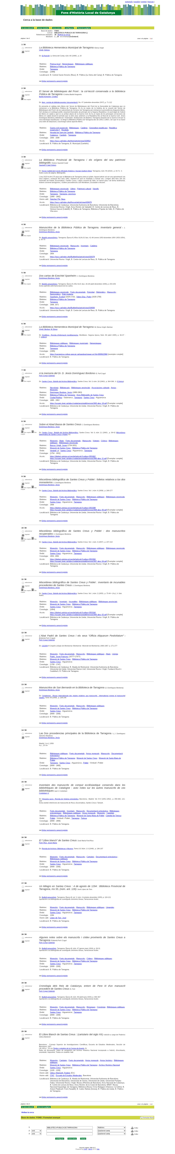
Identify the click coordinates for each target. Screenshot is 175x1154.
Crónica (120, 381)
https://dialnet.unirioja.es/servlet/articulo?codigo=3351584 (73, 559)
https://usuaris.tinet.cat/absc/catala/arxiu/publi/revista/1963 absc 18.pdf (78, 403)
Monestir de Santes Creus (60, 448)
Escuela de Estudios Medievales (69, 1075)
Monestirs (54, 390)
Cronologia (101, 1007)
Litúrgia (115, 654)
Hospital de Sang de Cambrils (62, 132)
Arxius (113, 388)
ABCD (90, 1149)
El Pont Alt (45, 56)
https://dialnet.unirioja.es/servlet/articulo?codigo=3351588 (73, 508)
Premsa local (55, 64)
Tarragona (54, 69)
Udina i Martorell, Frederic (60, 1073)
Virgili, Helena (44, 50)
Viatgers (96, 441)
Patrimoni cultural (84, 189)
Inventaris (85, 246)
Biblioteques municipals (78, 343)
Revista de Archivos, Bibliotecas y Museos (57, 849)
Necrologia (54, 388)
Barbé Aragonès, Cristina (48, 97)
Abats (61, 441)
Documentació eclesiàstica (97, 811)
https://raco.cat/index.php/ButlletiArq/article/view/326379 (72, 257)
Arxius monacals (92, 754)
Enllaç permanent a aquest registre (55, 81)
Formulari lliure (148, 1118)
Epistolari (91, 292)
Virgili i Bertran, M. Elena (48, 329)
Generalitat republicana (98, 128)
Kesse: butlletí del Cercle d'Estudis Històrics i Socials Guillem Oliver (67, 171)
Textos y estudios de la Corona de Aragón (68, 1048)
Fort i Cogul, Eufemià (47, 376)
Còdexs (90, 959)
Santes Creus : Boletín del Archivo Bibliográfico (59, 381)
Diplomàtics (101, 292)
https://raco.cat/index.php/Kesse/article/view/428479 (71, 202)
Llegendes (110, 907)
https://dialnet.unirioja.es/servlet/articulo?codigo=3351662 (73, 456)
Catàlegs (84, 128)
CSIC (52, 1075)
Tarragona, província (67, 194)
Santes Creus (89, 398)
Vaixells (96, 189)
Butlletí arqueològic (49, 897)
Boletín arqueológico (49, 238)
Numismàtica (55, 294)
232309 (45, 646)
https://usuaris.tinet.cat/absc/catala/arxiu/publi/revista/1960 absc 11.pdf (78, 458)
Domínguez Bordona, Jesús (49, 232)
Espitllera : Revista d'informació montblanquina (60, 335)
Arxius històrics (106, 1060)
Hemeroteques (68, 64)
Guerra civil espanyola (59, 128)
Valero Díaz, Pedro (83, 297)
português (129, 2)
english (144, 2)
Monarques (91, 1007)
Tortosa (84, 818)
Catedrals (110, 813)
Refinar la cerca (64, 35)
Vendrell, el (54, 451)
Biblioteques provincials (59, 189)
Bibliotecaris (65, 388)
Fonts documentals (78, 292)
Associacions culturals (101, 388)
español (137, 2)
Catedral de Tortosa (113, 816)
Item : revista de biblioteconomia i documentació (60, 102)
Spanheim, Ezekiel (57, 297)
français (151, 2)
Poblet (85, 763)
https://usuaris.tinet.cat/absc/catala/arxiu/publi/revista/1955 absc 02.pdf (78, 615)
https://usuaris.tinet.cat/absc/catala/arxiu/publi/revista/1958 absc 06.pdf (78, 510)
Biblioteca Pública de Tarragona (62, 67)
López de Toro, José (58, 918)
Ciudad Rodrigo (56, 398)
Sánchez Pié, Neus (57, 199)
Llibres (73, 189)
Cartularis (90, 857)
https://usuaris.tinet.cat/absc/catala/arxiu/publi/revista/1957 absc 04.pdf (78, 561)
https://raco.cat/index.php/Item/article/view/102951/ (70, 141)
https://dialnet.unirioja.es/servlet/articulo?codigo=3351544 (73, 613)
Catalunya (54, 135)
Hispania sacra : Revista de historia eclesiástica (60, 799)
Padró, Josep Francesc (59, 657)
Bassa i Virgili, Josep (58, 445)
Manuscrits (74, 246)
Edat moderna (67, 294)
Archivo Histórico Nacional (109, 1065)
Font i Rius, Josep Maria (48, 843)
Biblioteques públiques (84, 64)
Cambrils (63, 135)
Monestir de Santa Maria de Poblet (90, 816)
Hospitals (65, 130)
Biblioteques (74, 128)
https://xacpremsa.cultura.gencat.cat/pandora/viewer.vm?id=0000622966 (78, 354)
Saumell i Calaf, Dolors (47, 165)
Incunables (73, 602)
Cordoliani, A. (44, 793)
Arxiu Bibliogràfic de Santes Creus (90, 395)
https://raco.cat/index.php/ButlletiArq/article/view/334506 (72, 308)
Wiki (98, 1149)
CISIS (85, 1149)
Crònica (104, 441)
